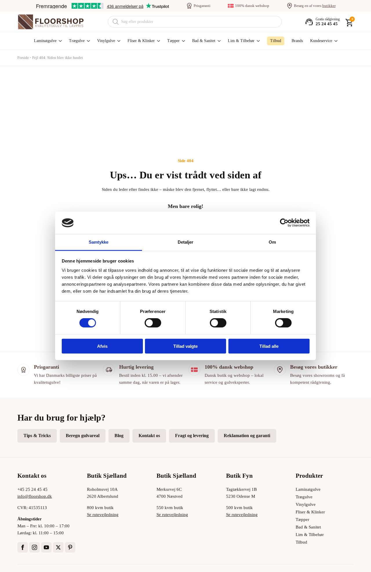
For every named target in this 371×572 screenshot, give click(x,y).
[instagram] (34, 547)
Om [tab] (272, 242)
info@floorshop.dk (34, 496)
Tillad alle (269, 345)
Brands (297, 41)
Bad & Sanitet (203, 41)
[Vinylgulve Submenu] (117, 40)
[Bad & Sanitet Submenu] (218, 40)
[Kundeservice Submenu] (334, 40)
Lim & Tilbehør (241, 41)
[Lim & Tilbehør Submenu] (257, 40)
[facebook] (22, 547)
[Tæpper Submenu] (182, 40)
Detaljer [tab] (186, 242)
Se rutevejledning (103, 514)
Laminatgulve (45, 41)
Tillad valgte (185, 345)
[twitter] (58, 547)
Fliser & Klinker (141, 41)
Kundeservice (321, 41)
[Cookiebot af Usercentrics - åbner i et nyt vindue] (284, 222)
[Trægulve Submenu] (87, 40)
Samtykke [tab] (99, 242)
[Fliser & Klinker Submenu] (157, 40)
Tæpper (173, 41)
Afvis (102, 345)
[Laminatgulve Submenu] (59, 40)
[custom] (70, 547)
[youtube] (46, 547)
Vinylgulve (106, 41)
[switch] (153, 322)
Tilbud (301, 542)
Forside (23, 57)
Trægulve (77, 41)
